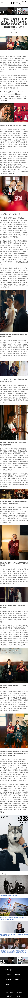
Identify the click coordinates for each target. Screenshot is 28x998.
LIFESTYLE (18, 979)
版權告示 (9, 996)
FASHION (8, 979)
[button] (25, 2)
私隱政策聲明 (9, 992)
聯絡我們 (18, 996)
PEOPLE (8, 974)
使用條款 (19, 992)
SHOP (7, 985)
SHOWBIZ (17, 974)
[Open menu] (2, 3)
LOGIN (22, 2)
